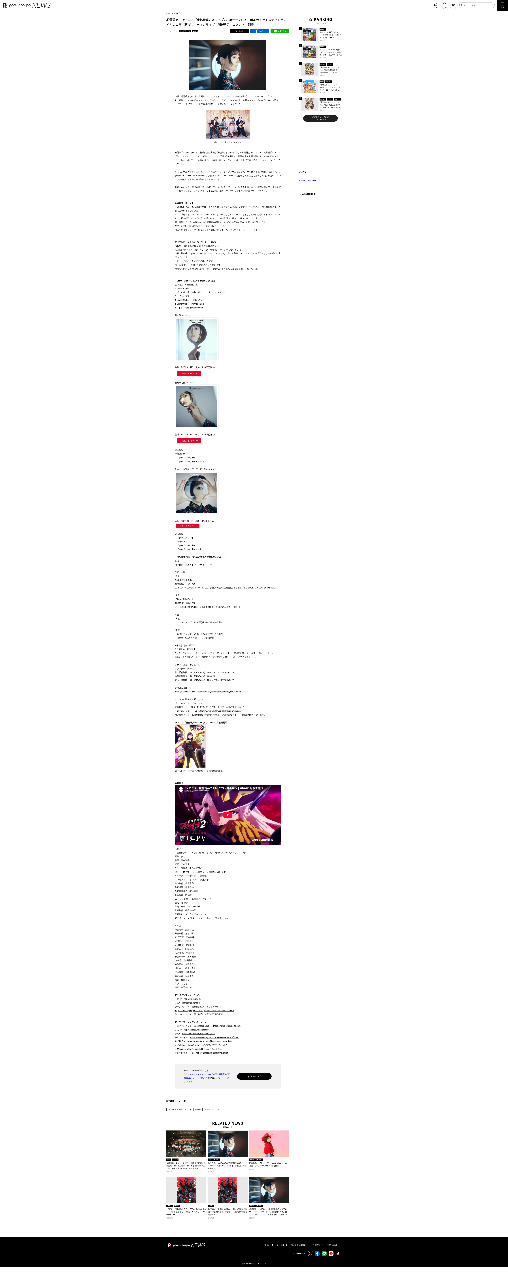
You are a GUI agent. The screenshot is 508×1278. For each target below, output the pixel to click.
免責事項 (316, 1245)
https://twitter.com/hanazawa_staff (198, 1033)
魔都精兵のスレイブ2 (213, 1109)
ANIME (175, 13)
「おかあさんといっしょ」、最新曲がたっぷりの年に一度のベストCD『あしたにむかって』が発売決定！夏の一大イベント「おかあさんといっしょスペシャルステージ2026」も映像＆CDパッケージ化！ (330, 87)
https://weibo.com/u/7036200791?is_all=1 (207, 1045)
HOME (168, 13)
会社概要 (280, 1245)
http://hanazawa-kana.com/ (196, 1030)
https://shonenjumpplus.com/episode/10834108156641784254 (204, 1010)
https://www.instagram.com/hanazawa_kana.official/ (214, 1037)
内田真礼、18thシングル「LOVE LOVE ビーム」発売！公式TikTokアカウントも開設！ (269, 1164)
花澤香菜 (220, 1074)
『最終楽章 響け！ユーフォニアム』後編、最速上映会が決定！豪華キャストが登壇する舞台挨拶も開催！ (330, 105)
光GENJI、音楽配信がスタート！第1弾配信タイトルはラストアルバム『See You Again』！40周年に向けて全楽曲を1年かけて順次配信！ (331, 35)
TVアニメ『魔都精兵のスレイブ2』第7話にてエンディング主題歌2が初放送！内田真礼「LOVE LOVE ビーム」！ (186, 1212)
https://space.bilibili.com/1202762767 (204, 1049)
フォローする (256, 1076)
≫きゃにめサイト (187, 526)
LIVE (188, 31)
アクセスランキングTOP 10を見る (320, 118)
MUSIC (195, 31)
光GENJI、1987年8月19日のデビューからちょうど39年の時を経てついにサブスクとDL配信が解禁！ (330, 52)
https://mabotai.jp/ (192, 999)
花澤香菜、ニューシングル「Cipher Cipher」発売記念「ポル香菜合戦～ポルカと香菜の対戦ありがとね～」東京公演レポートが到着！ (186, 1166)
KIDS (322, 82)
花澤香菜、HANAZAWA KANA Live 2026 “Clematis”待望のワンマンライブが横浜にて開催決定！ (227, 1166)
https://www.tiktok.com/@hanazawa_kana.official (209, 1041)
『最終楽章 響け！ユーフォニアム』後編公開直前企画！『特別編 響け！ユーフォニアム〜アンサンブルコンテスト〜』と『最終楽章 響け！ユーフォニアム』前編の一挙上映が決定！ (330, 70)
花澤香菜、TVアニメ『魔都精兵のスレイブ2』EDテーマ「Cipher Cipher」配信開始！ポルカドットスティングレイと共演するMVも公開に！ (269, 1212)
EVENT (330, 99)
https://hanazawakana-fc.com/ (227, 1026)
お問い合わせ (332, 1245)
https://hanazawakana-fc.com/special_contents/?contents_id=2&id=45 (208, 691)
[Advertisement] (319, 145)
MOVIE (330, 64)
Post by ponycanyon (308, 180)
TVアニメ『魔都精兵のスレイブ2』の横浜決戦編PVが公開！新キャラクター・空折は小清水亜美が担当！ (227, 1212)
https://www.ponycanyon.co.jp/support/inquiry (220, 711)
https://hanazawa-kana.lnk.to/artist (212, 1053)
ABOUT (267, 1245)
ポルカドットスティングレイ (198, 1074)
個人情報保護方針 (298, 1245)
